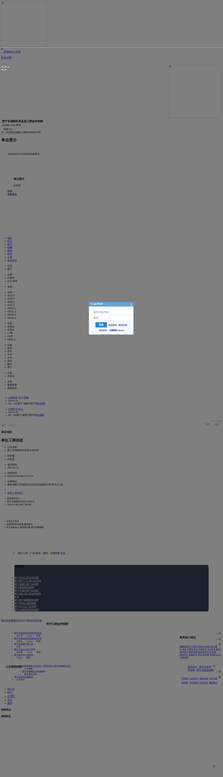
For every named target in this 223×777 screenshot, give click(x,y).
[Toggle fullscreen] (5, 66)
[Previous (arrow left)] (2, 69)
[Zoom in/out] (8, 66)
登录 (101, 324)
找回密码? (103, 330)
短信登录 (112, 325)
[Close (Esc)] (2, 66)
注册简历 (117, 330)
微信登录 (122, 325)
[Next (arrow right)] (5, 69)
